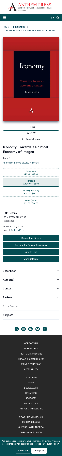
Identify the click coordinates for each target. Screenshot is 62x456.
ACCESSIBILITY (31, 369)
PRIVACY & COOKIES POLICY (31, 359)
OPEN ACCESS (31, 348)
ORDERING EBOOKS (31, 422)
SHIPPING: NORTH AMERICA (31, 427)
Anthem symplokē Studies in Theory (21, 162)
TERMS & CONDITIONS (31, 364)
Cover (33, 133)
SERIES (31, 383)
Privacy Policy (52, 444)
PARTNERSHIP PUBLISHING (31, 409)
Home (6, 27)
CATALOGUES (31, 377)
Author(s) (8, 279)
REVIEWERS (31, 398)
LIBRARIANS (31, 393)
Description (9, 270)
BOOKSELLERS (31, 388)
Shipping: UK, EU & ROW (31, 432)
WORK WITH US (31, 343)
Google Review (33, 139)
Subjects (8, 314)
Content (8, 288)
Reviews (7, 297)
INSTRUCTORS (31, 403)
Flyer (32, 127)
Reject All (23, 450)
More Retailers (31, 259)
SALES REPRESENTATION (31, 417)
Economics (19, 27)
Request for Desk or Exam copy (31, 245)
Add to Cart (31, 252)
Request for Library (31, 238)
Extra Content (11, 306)
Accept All (39, 450)
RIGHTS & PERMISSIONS (31, 354)
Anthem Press (18, 230)
